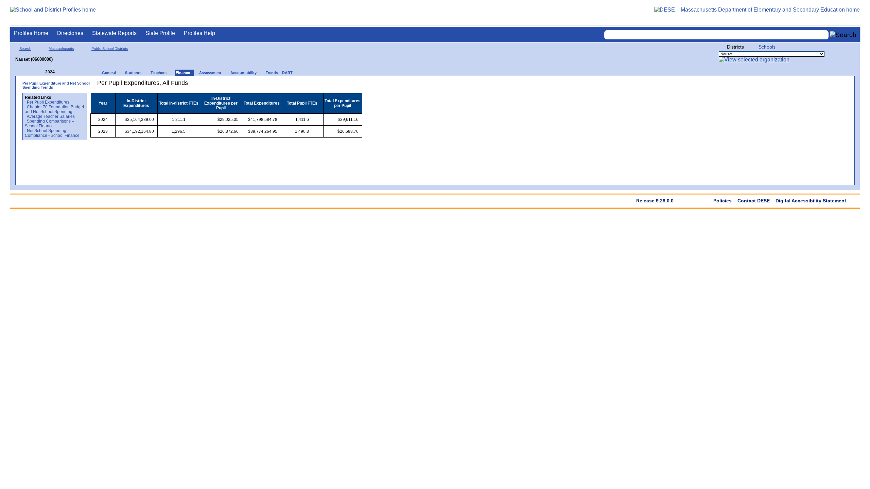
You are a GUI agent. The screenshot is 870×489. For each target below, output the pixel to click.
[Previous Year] (40, 72)
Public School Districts (109, 49)
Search (25, 49)
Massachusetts (61, 49)
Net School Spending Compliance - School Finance (52, 133)
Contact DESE (753, 200)
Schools (767, 47)
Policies (722, 200)
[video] (332, 85)
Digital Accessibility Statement (811, 200)
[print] (319, 85)
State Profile (160, 33)
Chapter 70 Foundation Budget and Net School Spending (54, 109)
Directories (70, 33)
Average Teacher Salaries (51, 116)
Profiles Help (199, 33)
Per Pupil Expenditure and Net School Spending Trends (56, 85)
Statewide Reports (114, 33)
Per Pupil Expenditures (48, 102)
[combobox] (716, 34)
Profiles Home (31, 33)
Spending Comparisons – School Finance (49, 123)
